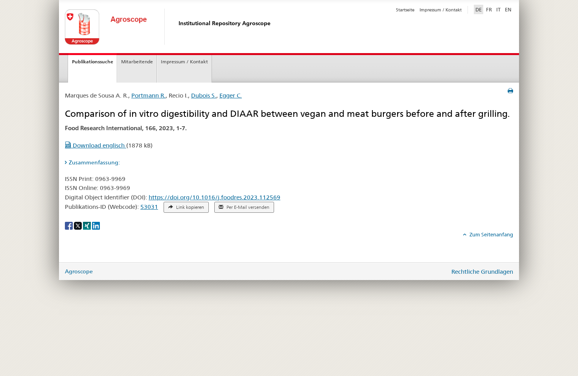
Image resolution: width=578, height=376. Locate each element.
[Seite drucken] (510, 91)
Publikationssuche (92, 62)
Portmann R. (148, 95)
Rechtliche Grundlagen (482, 271)
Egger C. (230, 95)
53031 (149, 206)
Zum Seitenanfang (490, 234)
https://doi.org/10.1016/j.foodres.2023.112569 (214, 197)
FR (489, 9)
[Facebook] (69, 225)
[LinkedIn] (96, 225)
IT (498, 9)
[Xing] (87, 225)
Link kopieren (189, 207)
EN (508, 9)
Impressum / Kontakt (441, 10)
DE (479, 9)
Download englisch (98, 145)
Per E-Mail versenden (247, 207)
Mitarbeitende (137, 62)
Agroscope (79, 271)
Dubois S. (203, 95)
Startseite (405, 10)
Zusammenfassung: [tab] (94, 162)
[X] (78, 225)
